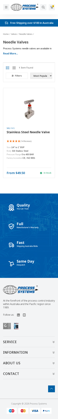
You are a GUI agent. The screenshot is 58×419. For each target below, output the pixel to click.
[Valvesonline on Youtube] (23, 314)
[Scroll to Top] (51, 388)
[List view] (7, 67)
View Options (29, 133)
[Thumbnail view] (14, 67)
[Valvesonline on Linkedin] (17, 314)
